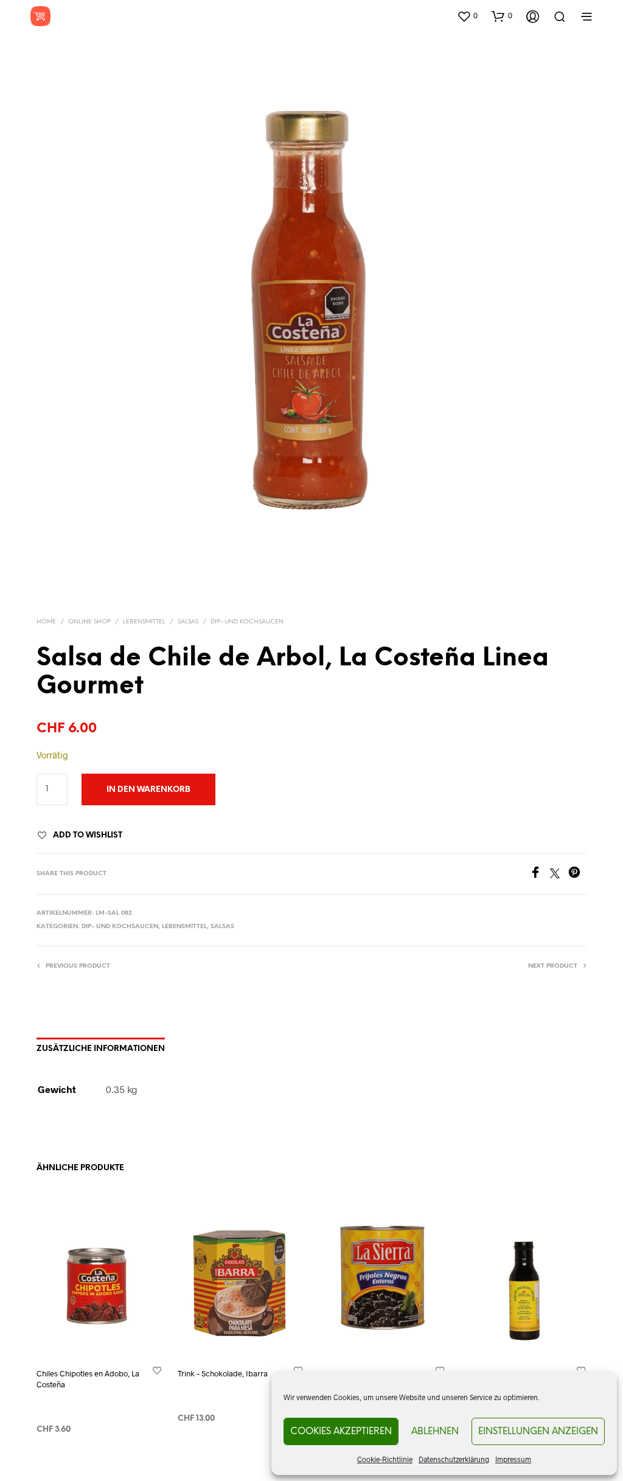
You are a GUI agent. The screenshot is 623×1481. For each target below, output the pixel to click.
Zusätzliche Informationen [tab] (101, 1049)
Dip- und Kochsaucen (247, 622)
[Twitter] (559, 874)
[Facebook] (539, 874)
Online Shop (89, 622)
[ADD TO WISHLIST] (156, 1370)
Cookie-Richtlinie (384, 1459)
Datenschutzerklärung (454, 1459)
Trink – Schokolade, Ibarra (223, 1373)
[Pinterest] (577, 874)
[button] (467, 16)
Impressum (513, 1459)
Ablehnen (435, 1432)
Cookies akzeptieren (341, 1432)
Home (46, 622)
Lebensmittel (144, 622)
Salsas (188, 622)
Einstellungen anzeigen (538, 1432)
